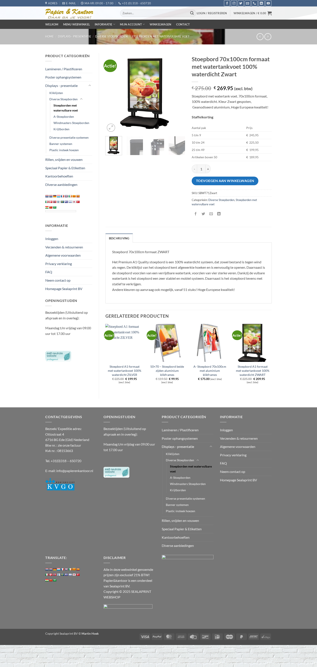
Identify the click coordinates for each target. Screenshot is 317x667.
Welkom (51, 24)
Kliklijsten (56, 93)
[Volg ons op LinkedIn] (261, 3)
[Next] (178, 93)
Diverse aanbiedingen (61, 184)
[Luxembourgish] (58, 196)
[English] (66, 196)
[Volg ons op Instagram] (234, 3)
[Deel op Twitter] (203, 214)
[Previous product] (267, 36)
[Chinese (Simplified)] (51, 207)
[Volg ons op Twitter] (241, 3)
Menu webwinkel (76, 24)
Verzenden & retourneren (64, 247)
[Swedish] (62, 201)
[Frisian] (51, 196)
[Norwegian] (54, 201)
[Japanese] (74, 201)
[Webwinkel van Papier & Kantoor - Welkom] (79, 13)
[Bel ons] (254, 3)
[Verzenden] (192, 13)
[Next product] (260, 36)
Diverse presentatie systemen (69, 137)
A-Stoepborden (63, 116)
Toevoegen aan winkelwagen (225, 181)
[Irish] (70, 196)
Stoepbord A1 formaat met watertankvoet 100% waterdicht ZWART (252, 370)
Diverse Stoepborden (111, 36)
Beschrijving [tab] (119, 238)
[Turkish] (78, 201)
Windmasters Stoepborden (71, 123)
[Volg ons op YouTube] (268, 3)
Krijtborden (61, 129)
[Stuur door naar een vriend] (211, 214)
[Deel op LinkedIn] (219, 214)
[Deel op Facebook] (195, 214)
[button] (212, 13)
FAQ (48, 272)
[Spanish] (78, 196)
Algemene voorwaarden (63, 255)
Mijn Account (131, 24)
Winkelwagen (160, 24)
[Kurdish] (47, 207)
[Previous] (112, 93)
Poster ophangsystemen (63, 77)
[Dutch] (47, 196)
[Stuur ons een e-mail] (248, 3)
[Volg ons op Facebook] (227, 3)
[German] (54, 196)
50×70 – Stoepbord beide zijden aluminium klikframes (167, 370)
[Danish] (51, 201)
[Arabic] (54, 207)
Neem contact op (58, 280)
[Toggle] (89, 85)
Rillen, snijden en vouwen (64, 159)
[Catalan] (74, 196)
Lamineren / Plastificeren (63, 69)
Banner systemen (60, 144)
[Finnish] (58, 201)
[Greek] (66, 201)
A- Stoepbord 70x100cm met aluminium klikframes (209, 370)
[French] (62, 196)
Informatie (103, 24)
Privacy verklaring (58, 264)
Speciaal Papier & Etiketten (65, 168)
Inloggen (51, 239)
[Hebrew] (70, 201)
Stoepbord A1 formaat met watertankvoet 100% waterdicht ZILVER (124, 370)
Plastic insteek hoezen (64, 150)
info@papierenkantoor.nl (74, 471)
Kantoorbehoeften (59, 176)
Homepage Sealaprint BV (63, 289)
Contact (183, 24)
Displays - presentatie (74, 36)
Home (49, 36)
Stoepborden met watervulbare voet (161, 36)
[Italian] (47, 201)
